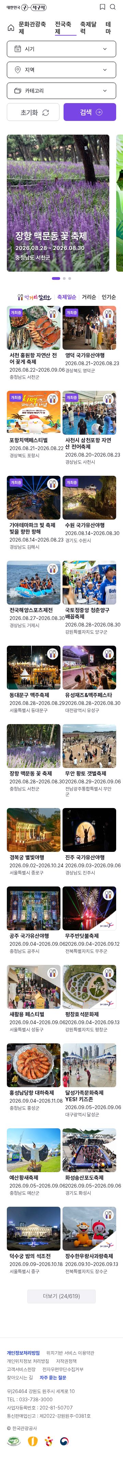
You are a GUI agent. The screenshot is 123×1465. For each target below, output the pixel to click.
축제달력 (88, 28)
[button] (56, 278)
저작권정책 (66, 1361)
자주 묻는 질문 (53, 1377)
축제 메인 (11, 28)
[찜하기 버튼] (102, 6)
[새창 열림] (14, 1441)
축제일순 (67, 297)
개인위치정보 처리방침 (28, 1361)
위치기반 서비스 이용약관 (70, 1353)
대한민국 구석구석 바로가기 (26, 7)
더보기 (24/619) (61, 1296)
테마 (108, 28)
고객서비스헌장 (21, 1369)
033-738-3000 (36, 1399)
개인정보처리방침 (23, 1353)
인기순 (109, 297)
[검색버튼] (112, 6)
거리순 (89, 297)
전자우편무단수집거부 (62, 1369)
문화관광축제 (32, 28)
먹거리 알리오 (34, 297)
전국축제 (63, 28)
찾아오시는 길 (20, 1377)
